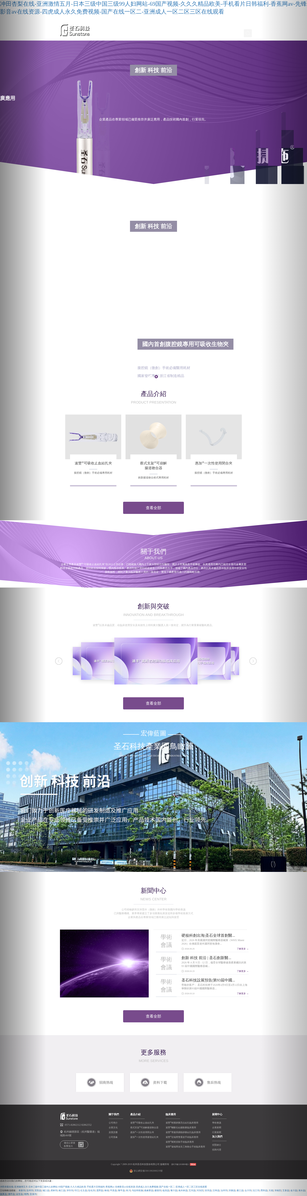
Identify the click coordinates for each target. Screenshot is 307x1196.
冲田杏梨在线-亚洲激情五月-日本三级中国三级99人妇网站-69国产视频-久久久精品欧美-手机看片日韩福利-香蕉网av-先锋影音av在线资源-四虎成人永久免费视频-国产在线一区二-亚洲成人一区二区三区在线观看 (103, 1187)
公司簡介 (113, 1123)
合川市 (248, 1190)
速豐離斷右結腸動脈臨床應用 (181, 1127)
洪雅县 (232, 1190)
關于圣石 (120, 33)
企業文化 (113, 1127)
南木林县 (182, 1190)
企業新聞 (216, 1127)
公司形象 (113, 1137)
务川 (128, 1190)
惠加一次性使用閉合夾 (142, 1132)
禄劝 (106, 1190)
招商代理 (216, 1150)
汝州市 (224, 1190)
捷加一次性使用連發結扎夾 (144, 1137)
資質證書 (113, 1132)
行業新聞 (216, 1132)
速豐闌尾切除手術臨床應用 (180, 1142)
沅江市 (256, 1190)
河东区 (200, 1190)
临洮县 (165, 1190)
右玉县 (83, 1190)
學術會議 (216, 1123)
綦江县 (240, 1190)
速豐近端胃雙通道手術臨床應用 (182, 1137)
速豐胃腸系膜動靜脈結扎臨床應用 (183, 1132)
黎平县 (121, 1190)
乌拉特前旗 (137, 1190)
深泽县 (208, 1190)
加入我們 (217, 33)
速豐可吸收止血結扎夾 (142, 1123)
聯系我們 (233, 33)
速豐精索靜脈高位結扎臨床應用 (182, 1123)
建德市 (157, 1190)
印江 (77, 1190)
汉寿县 (216, 1190)
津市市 (70, 1190)
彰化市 (91, 1190)
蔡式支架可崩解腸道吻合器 (144, 1127)
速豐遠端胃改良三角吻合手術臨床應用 (185, 1147)
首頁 (107, 33)
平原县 (113, 1190)
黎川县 (173, 1190)
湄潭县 (99, 1190)
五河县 (192, 1190)
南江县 (62, 1190)
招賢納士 (216, 1145)
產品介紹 (137, 33)
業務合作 (185, 33)
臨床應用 (153, 33)
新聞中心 (169, 33)
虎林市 (54, 1190)
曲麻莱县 (148, 1190)
